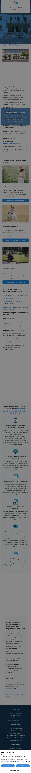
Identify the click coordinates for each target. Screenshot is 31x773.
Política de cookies (17, 763)
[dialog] (15, 761)
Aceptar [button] (8, 766)
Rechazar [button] (22, 766)
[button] (15, 770)
